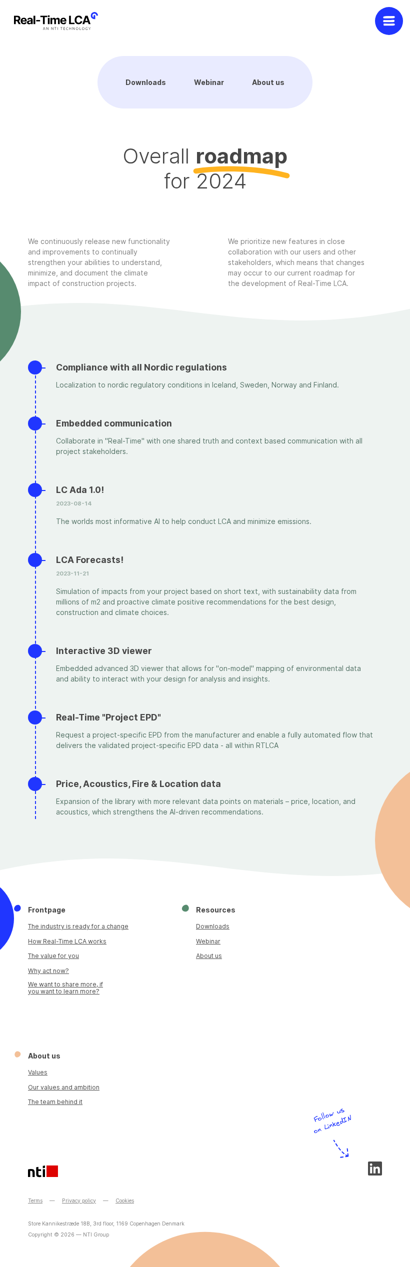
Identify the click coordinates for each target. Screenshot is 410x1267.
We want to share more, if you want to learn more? (65, 987)
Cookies (125, 1201)
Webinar (209, 82)
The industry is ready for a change (78, 926)
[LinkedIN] (375, 1169)
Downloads (146, 82)
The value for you (53, 955)
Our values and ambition (64, 1087)
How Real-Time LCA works (67, 941)
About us (268, 82)
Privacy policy (79, 1201)
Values (38, 1072)
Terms (35, 1201)
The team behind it (55, 1101)
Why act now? (48, 971)
